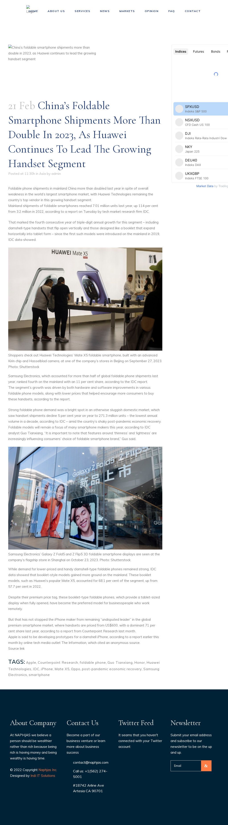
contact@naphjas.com (90, 762)
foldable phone (93, 662)
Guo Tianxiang (120, 662)
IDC (36, 669)
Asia (42, 174)
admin (56, 174)
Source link (16, 648)
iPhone (47, 669)
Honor (139, 662)
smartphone (39, 675)
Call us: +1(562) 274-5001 (90, 774)
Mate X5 (62, 669)
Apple (31, 662)
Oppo (75, 669)
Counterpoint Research (58, 662)
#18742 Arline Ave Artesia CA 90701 (88, 788)
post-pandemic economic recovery (112, 669)
